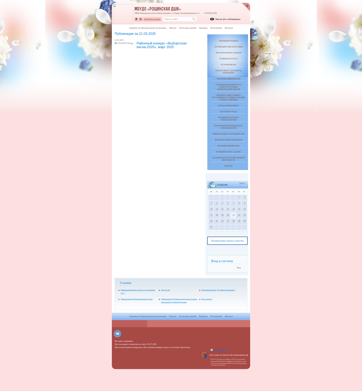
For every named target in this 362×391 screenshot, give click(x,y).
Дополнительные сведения (228, 53)
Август (242, 183)
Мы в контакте (207, 299)
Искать (193, 19)
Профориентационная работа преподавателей (228, 127)
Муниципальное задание (228, 152)
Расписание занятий (187, 28)
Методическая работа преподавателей (228, 119)
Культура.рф (165, 290)
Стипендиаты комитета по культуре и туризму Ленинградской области (228, 87)
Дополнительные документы (228, 140)
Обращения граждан (228, 41)
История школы (228, 65)
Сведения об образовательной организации (147, 28)
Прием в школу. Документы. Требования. (228, 72)
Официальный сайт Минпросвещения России (136, 299)
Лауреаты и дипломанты (228, 79)
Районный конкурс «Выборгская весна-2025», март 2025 (162, 45)
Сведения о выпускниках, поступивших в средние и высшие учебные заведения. (228, 97)
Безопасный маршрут (228, 106)
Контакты (229, 28)
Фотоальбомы (216, 28)
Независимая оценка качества (227, 240)
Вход (239, 268)
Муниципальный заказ (228, 146)
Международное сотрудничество (229, 134)
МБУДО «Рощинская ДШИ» (157, 9)
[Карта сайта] (141, 19)
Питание (228, 166)
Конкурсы (203, 28)
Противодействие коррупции (229, 47)
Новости (172, 28)
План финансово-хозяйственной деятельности (229, 159)
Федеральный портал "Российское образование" (218, 290)
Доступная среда (228, 112)
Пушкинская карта (228, 59)
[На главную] (136, 19)
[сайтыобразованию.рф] (246, 7)
